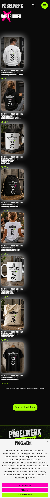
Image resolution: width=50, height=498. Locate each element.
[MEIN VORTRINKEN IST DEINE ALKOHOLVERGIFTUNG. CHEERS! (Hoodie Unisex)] (12, 95)
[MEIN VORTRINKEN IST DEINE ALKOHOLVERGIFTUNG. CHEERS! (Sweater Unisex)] (12, 52)
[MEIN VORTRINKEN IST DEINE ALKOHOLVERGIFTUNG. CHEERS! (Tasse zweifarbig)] (12, 139)
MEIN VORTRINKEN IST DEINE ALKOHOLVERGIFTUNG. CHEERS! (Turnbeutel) (12, 204)
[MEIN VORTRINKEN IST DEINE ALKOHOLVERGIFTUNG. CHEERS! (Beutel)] (12, 314)
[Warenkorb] (33, 5)
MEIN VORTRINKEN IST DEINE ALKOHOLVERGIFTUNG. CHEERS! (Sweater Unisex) (12, 72)
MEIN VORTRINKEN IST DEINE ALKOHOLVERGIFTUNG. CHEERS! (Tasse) (12, 291)
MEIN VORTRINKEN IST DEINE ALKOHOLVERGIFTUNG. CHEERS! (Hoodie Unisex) (12, 116)
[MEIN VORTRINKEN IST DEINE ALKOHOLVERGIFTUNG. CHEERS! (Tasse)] (12, 271)
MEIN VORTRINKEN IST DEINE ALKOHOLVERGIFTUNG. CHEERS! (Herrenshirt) (12, 377)
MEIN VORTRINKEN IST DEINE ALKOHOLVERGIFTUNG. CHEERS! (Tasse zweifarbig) (12, 160)
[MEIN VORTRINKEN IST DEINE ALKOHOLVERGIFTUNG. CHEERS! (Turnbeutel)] (12, 184)
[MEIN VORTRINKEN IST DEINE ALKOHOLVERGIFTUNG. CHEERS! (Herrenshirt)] (12, 357)
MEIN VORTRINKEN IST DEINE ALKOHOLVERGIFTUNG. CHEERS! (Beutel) (12, 334)
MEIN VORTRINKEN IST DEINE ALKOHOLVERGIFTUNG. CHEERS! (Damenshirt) (12, 247)
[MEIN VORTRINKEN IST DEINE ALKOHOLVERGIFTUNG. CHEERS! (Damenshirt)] (12, 227)
